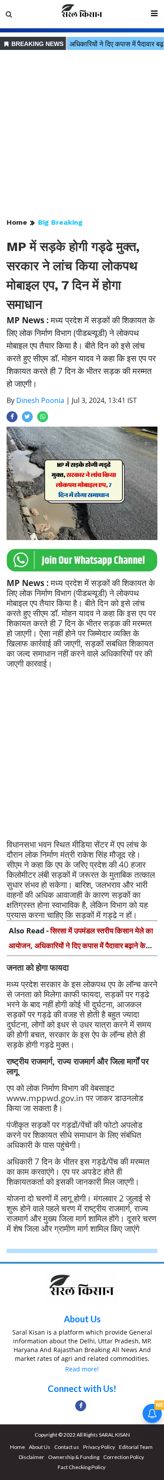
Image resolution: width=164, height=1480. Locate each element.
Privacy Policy (99, 1447)
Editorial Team (136, 1447)
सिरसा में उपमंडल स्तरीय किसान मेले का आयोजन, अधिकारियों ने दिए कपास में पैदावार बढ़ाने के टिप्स (81, 945)
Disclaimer (31, 1457)
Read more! (82, 1369)
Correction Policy (123, 1457)
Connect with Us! (82, 1388)
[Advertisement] (82, 135)
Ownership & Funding (73, 1457)
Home (17, 222)
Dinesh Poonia (40, 400)
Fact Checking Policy (81, 1467)
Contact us (66, 1447)
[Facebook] (80, 1405)
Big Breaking (60, 222)
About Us (82, 1319)
